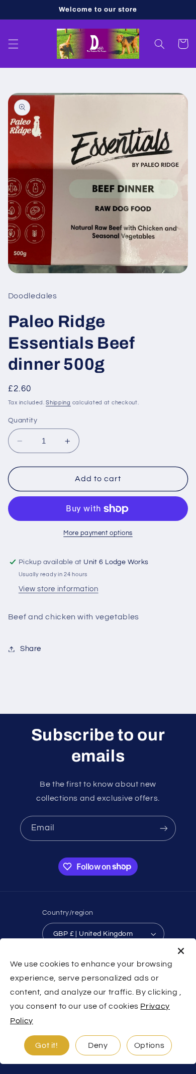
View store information (59, 589)
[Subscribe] (163, 828)
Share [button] (30, 649)
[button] (13, 43)
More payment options (98, 533)
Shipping (58, 402)
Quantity (22, 420)
